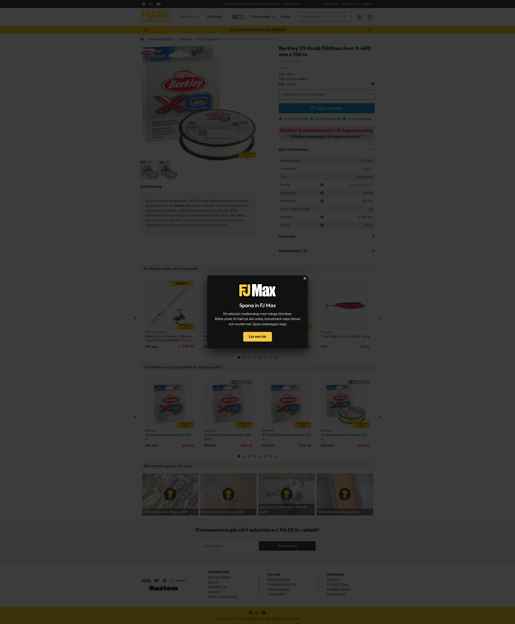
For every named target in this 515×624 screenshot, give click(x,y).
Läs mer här (257, 337)
